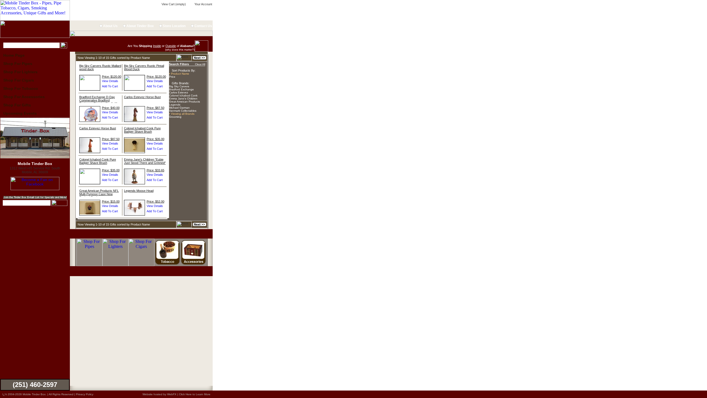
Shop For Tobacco (20, 88)
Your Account (203, 4)
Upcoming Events (20, 113)
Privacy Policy (84, 394)
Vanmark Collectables (182, 110)
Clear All (200, 64)
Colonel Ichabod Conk (183, 95)
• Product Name (179, 73)
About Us (110, 26)
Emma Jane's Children (183, 98)
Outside (170, 46)
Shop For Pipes (17, 63)
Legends (174, 104)
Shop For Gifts (17, 105)
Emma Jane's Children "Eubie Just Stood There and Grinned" (145, 161)
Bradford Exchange (181, 89)
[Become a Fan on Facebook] (34, 189)
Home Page (14, 55)
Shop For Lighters (20, 72)
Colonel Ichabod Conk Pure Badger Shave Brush (142, 130)
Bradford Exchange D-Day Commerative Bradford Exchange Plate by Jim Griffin (99, 100)
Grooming (175, 116)
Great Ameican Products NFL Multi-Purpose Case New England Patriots (99, 194)
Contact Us (203, 26)
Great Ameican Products (184, 101)
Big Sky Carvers (179, 86)
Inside (157, 46)
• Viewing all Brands (181, 113)
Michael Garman (179, 107)
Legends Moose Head (139, 190)
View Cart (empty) (173, 4)
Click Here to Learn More (194, 394)
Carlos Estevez (178, 92)
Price (172, 76)
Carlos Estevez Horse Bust (142, 97)
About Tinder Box (140, 26)
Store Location (174, 26)
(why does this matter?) (180, 49)
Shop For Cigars (18, 80)
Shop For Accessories (24, 97)
